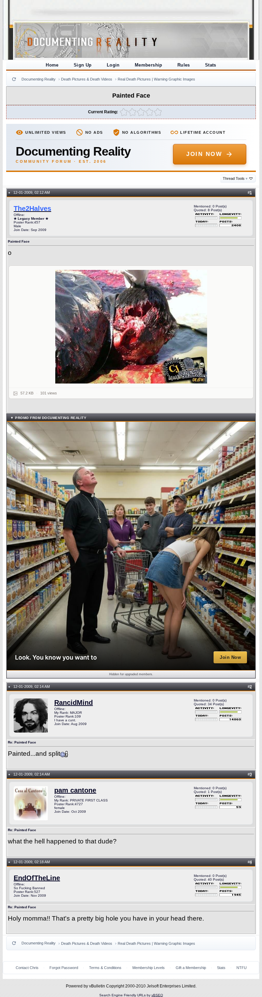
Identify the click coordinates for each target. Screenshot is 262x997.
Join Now (204, 154)
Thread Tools (235, 178)
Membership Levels (148, 968)
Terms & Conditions (105, 968)
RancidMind (73, 702)
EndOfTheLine (37, 878)
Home (52, 65)
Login (113, 65)
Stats (210, 65)
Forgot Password (63, 968)
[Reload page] (14, 79)
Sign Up (83, 65)
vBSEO (157, 995)
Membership (148, 65)
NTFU (241, 968)
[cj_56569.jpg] (131, 327)
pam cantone (75, 790)
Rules (183, 65)
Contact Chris (27, 968)
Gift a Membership (191, 968)
